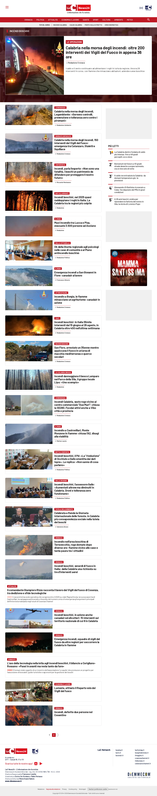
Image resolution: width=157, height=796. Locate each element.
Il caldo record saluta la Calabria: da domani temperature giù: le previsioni (130, 178)
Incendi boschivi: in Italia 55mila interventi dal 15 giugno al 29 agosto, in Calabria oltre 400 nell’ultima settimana (77, 325)
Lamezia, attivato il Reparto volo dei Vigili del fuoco (75, 689)
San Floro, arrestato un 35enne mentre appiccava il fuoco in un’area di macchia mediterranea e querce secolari (76, 352)
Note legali (82, 789)
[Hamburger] (6, 7)
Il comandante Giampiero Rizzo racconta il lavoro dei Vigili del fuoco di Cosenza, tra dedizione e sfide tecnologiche (53, 591)
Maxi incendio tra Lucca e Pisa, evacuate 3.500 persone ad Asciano (75, 224)
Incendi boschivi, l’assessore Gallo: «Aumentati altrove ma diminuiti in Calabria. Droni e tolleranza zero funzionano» (74, 489)
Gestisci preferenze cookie (98, 789)
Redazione (41, 789)
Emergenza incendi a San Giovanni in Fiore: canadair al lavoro (75, 274)
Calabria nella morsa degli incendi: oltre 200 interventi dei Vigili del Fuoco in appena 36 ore (105, 52)
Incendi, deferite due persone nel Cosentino (73, 713)
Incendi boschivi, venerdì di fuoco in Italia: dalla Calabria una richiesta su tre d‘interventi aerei (75, 569)
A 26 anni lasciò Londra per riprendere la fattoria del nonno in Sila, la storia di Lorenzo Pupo (129, 201)
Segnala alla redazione (53, 789)
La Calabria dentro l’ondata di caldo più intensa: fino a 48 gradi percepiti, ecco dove (129, 154)
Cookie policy (73, 789)
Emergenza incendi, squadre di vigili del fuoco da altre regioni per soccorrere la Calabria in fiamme (77, 642)
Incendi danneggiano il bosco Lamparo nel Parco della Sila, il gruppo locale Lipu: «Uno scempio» (76, 379)
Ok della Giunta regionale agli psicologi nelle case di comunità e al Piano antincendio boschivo (76, 249)
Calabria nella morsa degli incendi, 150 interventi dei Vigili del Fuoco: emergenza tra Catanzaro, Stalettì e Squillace (76, 144)
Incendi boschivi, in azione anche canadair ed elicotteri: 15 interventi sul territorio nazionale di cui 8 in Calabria (76, 617)
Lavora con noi (113, 789)
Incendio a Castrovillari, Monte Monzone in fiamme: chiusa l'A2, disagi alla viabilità (76, 433)
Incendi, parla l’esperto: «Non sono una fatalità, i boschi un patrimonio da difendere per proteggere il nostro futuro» (76, 173)
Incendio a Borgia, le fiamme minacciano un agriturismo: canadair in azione (77, 299)
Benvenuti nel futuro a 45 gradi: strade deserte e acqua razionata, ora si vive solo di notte (129, 166)
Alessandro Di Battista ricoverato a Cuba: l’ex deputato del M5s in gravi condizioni (129, 189)
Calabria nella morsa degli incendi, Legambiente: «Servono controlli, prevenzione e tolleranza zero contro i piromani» (75, 116)
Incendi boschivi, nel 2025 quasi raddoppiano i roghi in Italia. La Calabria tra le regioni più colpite (73, 200)
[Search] (148, 19)
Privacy (64, 789)
